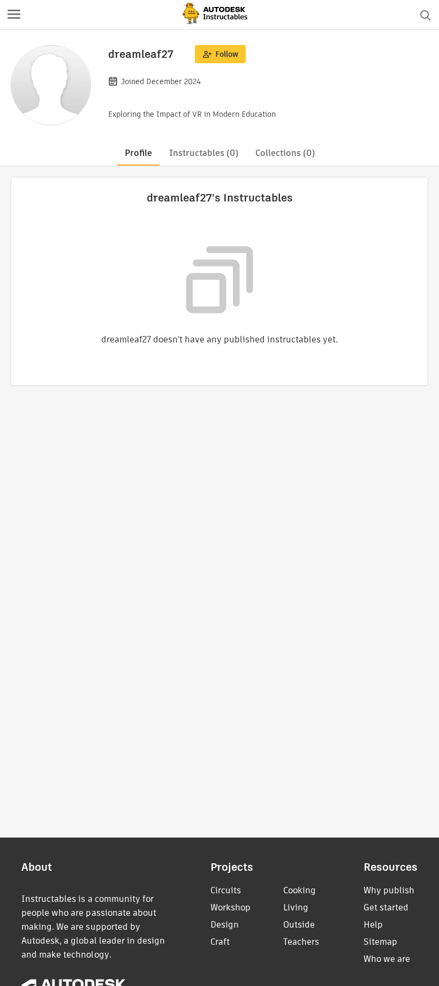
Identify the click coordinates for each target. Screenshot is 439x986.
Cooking (299, 890)
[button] (13, 15)
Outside (299, 924)
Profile (138, 153)
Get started (386, 907)
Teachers (301, 942)
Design (224, 924)
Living (295, 907)
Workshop (230, 907)
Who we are (387, 959)
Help (373, 924)
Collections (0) (285, 153)
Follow (226, 54)
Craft (220, 942)
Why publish (389, 890)
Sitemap (380, 942)
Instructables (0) (203, 153)
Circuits (225, 890)
